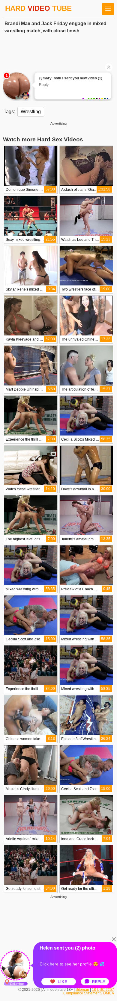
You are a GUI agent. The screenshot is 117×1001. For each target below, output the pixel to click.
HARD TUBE (38, 8)
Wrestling (31, 111)
